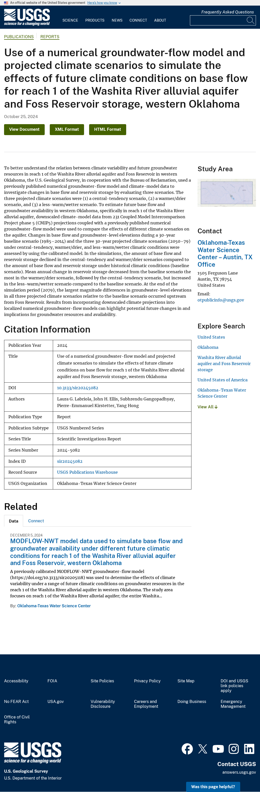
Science (70, 20)
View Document (24, 129)
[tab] (13, 521)
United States (211, 337)
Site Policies (102, 681)
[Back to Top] (241, 773)
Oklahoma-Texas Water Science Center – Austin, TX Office (225, 253)
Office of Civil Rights (17, 719)
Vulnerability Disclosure (103, 704)
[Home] (27, 24)
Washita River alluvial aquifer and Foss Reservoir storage (224, 363)
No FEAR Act (16, 701)
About (160, 20)
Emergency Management (233, 704)
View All (206, 407)
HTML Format (107, 129)
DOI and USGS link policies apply (234, 686)
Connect (138, 20)
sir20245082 (70, 461)
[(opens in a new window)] (187, 748)
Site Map (185, 681)
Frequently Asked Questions (227, 12)
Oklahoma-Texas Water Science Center (54, 605)
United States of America (223, 379)
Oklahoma (208, 347)
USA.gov (55, 701)
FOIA (52, 681)
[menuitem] (70, 17)
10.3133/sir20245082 (77, 387)
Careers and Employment (146, 704)
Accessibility (16, 681)
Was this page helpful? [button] (213, 786)
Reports (49, 36)
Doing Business (191, 701)
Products (94, 20)
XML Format (67, 129)
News (117, 20)
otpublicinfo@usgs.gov (221, 300)
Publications (19, 36)
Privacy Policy (147, 681)
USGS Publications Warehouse (87, 472)
